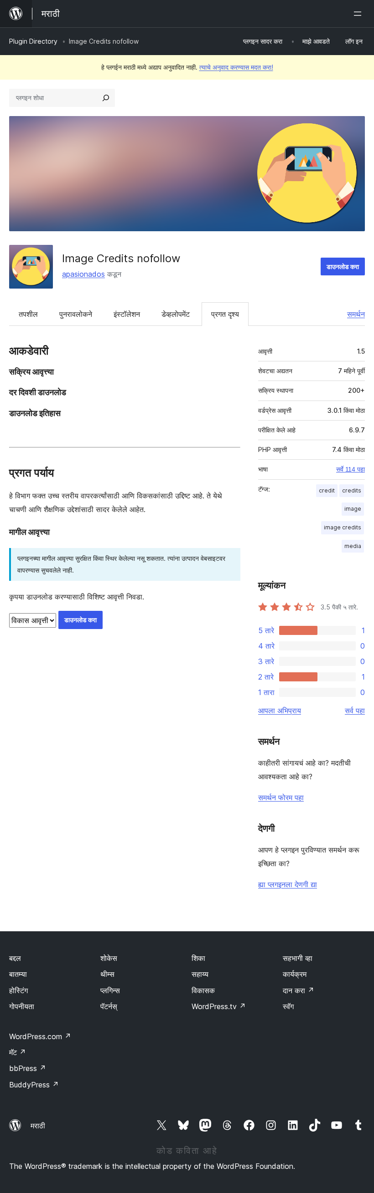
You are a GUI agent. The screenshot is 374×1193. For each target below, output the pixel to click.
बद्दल (15, 958)
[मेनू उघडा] (359, 13)
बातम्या (18, 974)
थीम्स (107, 974)
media (352, 546)
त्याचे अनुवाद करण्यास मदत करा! (236, 67)
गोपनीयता (21, 1006)
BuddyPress (34, 1084)
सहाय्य (200, 974)
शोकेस (108, 958)
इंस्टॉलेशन (127, 314)
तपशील (28, 314)
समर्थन (356, 314)
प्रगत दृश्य (225, 314)
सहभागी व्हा (297, 958)
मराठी (38, 1125)
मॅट (17, 1052)
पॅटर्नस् (108, 1006)
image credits (342, 527)
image (352, 508)
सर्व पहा (355, 710)
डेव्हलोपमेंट (175, 314)
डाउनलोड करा (343, 266)
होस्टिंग (18, 990)
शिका (198, 958)
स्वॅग (288, 1006)
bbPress (27, 1068)
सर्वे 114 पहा (350, 469)
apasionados (83, 274)
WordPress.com (40, 1036)
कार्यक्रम (294, 974)
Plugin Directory (33, 41)
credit (327, 490)
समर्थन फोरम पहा (281, 797)
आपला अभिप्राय (279, 710)
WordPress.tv (219, 1006)
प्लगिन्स (110, 990)
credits (351, 490)
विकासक (203, 990)
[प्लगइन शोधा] (106, 98)
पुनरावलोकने (75, 314)
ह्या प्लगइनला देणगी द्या (287, 884)
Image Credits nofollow (121, 258)
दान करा (298, 990)
